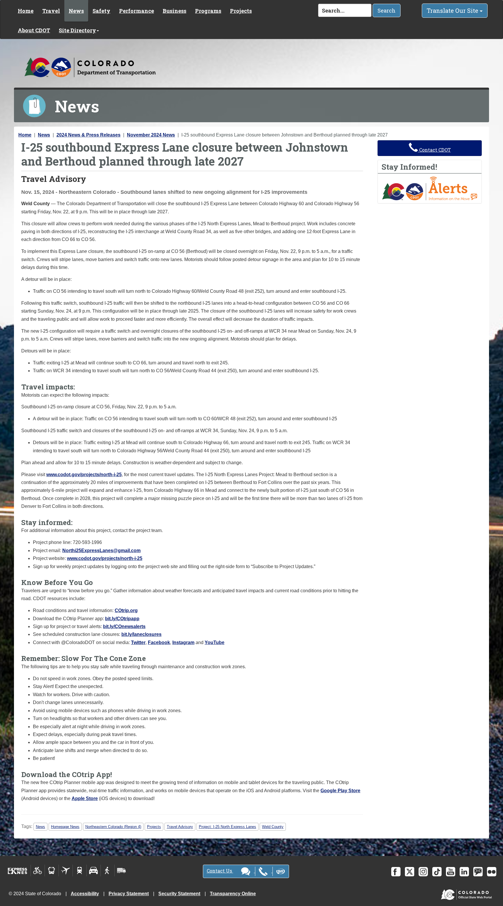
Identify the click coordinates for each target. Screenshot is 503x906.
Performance (136, 10)
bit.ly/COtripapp (122, 618)
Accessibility (85, 893)
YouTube (214, 642)
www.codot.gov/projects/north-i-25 (84, 474)
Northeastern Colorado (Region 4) (113, 827)
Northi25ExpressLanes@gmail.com (101, 550)
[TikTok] (437, 872)
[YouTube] (451, 872)
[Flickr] (492, 872)
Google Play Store (340, 790)
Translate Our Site (453, 10)
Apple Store (85, 798)
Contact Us (220, 871)
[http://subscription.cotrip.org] (429, 188)
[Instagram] (423, 872)
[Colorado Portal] (467, 893)
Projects (241, 10)
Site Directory (77, 30)
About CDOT (34, 30)
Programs (208, 10)
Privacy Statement (129, 893)
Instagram (183, 642)
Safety (101, 10)
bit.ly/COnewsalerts (124, 626)
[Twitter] (410, 872)
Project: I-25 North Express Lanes (227, 827)
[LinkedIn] (464, 872)
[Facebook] (396, 872)
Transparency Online (233, 893)
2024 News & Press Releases (88, 134)
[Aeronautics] (66, 870)
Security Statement (179, 893)
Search (387, 10)
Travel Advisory (180, 827)
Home (25, 10)
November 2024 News (151, 134)
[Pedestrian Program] (107, 870)
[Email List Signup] (478, 872)
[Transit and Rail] (52, 870)
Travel (51, 10)
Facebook (159, 642)
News (76, 10)
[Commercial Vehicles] (121, 870)
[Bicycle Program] (38, 870)
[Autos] (93, 870)
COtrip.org (126, 610)
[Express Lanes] (17, 870)
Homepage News (65, 827)
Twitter (138, 642)
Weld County (273, 827)
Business (174, 10)
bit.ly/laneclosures (141, 634)
